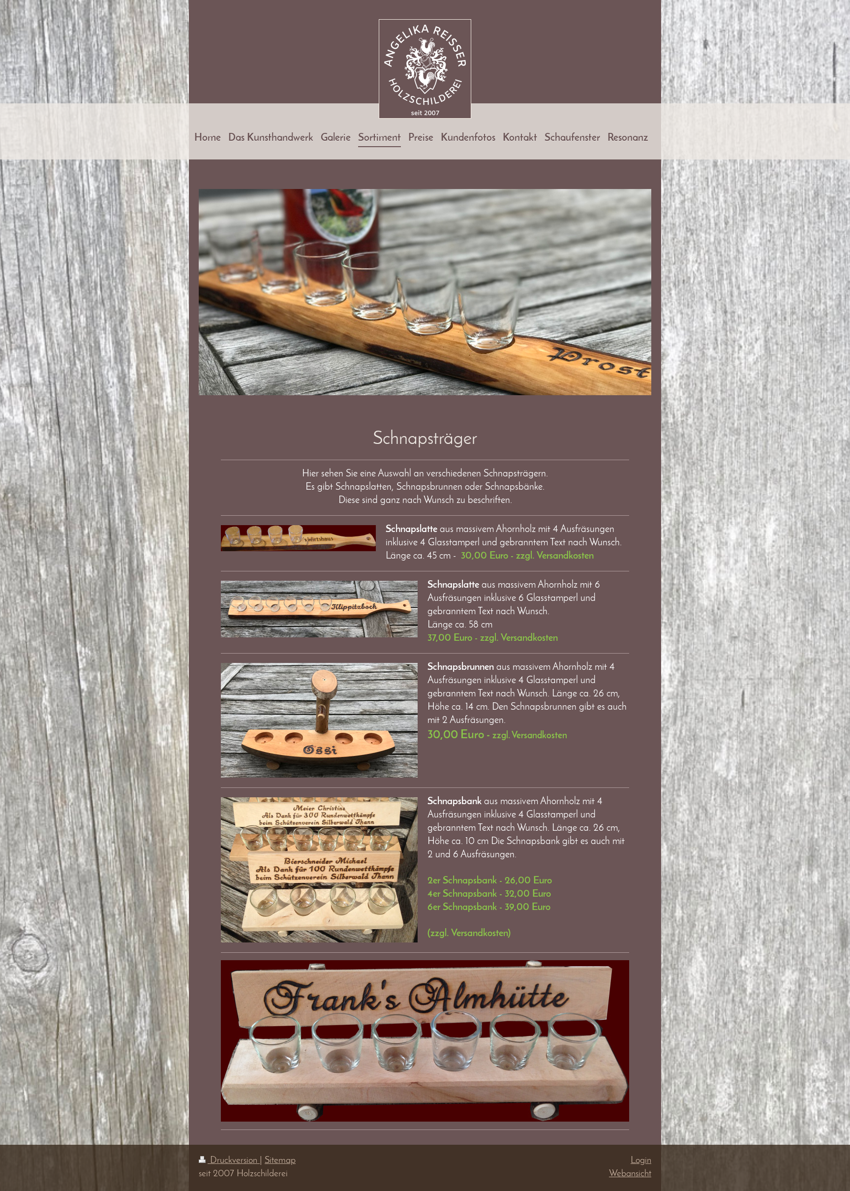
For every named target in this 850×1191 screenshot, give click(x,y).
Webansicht (630, 1174)
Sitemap (280, 1160)
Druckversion (234, 1160)
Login (641, 1160)
